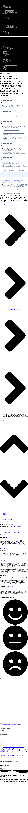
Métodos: (4, 517)
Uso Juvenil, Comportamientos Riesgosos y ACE (13, 309)
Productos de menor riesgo (11, 12)
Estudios (5, 13)
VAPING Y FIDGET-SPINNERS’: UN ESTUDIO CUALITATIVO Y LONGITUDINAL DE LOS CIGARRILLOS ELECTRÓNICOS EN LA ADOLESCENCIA (13, 748)
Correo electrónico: (4, 734)
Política (7, 18)
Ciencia (7, 17)
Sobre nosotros (6, 6)
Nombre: (2, 730)
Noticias (5, 16)
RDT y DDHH (6, 8)
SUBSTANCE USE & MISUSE (16, 526)
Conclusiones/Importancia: (8, 519)
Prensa (4, 14)
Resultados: (5, 518)
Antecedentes (5, 514)
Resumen (4, 513)
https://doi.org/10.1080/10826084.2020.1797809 (15, 532)
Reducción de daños (9, 10)
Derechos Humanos (9, 11)
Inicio (4, 5)
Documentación (6, 256)
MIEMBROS (8, 7)
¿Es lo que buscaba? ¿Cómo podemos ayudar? (11, 724)
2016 (17, 541)
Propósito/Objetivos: (7, 515)
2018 (5, 548)
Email (1, 768)
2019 (2, 543)
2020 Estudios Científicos (8, 361)
